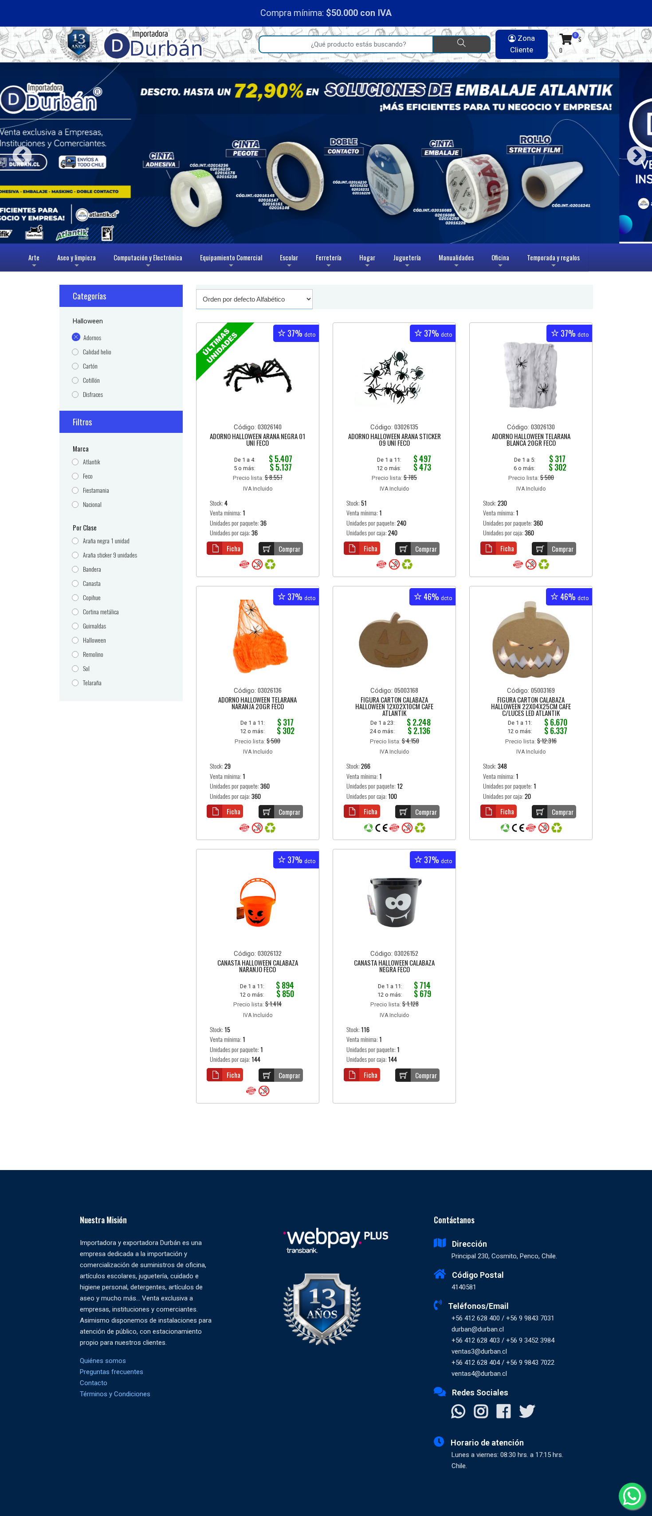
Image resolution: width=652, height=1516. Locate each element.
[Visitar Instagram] (481, 1412)
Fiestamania (96, 490)
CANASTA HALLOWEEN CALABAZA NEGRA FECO (394, 966)
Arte (35, 261)
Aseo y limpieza (76, 261)
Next (633, 153)
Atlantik (91, 462)
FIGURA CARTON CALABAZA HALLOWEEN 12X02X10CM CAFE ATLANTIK (394, 707)
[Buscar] (461, 44)
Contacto (93, 1383)
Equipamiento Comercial (231, 261)
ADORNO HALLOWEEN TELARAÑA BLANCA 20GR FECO (531, 440)
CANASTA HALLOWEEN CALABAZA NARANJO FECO (257, 966)
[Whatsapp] (632, 1496)
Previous (19, 153)
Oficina (500, 261)
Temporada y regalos (553, 261)
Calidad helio (97, 352)
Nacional (92, 504)
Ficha (233, 548)
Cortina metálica (101, 612)
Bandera (92, 569)
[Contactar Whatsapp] (458, 1412)
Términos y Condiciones (115, 1394)
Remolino (93, 654)
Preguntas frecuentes (111, 1372)
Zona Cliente (522, 44)
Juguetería (407, 261)
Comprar (289, 549)
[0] (565, 38)
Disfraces (93, 394)
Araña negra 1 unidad (106, 541)
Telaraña (92, 683)
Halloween (94, 640)
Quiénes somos (103, 1361)
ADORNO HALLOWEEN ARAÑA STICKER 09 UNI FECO (394, 440)
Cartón (90, 366)
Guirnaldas (94, 626)
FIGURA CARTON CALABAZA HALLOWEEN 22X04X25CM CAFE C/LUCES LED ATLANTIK (531, 707)
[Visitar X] (527, 1412)
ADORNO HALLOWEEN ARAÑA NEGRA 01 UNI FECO (257, 440)
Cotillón (91, 380)
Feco (88, 476)
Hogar (367, 261)
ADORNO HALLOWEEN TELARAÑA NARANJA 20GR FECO (257, 703)
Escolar (289, 261)
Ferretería (329, 261)
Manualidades (456, 261)
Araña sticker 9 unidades (110, 555)
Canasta (92, 583)
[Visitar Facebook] (504, 1412)
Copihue (92, 597)
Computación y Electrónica (148, 261)
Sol (86, 668)
